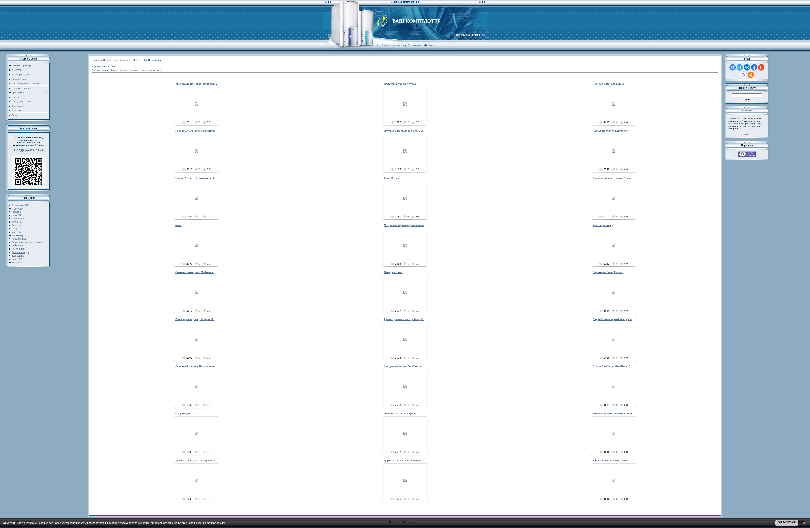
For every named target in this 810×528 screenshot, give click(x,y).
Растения (17, 249)
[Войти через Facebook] (754, 67)
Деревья (16, 218)
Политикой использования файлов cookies (199, 522)
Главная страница (391, 45)
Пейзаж (16, 245)
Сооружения (18, 252)
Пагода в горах (393, 272)
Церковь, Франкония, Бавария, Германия (409, 460)
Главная (96, 60)
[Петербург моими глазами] (747, 156)
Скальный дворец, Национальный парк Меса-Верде (207, 366)
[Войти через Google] (743, 74)
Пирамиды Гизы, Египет (608, 272)
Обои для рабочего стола (116, 60)
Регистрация (414, 45)
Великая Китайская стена (400, 84)
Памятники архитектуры (25, 242)
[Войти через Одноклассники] (751, 75)
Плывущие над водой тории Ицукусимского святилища (210, 319)
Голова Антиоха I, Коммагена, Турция (198, 178)
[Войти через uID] (732, 67)
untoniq (198, 107)
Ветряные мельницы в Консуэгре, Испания (411, 131)
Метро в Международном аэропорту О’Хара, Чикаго (416, 225)
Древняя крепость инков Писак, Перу (616, 178)
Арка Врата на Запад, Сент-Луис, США (199, 84)
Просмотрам (154, 70)
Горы (14, 215)
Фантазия (17, 255)
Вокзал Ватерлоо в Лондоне (610, 131)
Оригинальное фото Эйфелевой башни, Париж (204, 272)
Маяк (178, 225)
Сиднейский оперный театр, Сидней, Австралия (623, 319)
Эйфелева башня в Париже (610, 460)
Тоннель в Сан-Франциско (400, 413)
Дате (112, 70)
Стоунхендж (183, 413)
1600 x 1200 (139, 60)
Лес (14, 228)
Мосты (15, 235)
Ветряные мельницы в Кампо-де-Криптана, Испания (208, 131)
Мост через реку (603, 225)
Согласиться (787, 522)
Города (15, 211)
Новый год (17, 239)
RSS (483, 35)
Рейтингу (122, 70)
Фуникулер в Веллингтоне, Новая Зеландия (620, 413)
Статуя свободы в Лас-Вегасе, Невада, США (412, 366)
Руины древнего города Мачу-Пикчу (406, 319)
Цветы (15, 259)
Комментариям (137, 70)
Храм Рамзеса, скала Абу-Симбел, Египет (201, 460)
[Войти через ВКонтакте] (747, 67)
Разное (15, 262)
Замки (15, 222)
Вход (431, 45)
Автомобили (18, 205)
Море (14, 232)
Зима (14, 225)
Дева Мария (391, 178)
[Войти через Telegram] (740, 67)
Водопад (16, 208)
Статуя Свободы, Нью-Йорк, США (614, 366)
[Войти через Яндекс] (761, 67)
